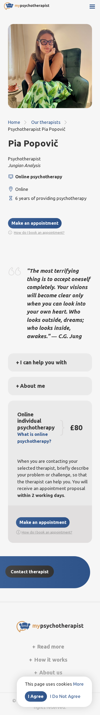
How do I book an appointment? (39, 232)
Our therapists (46, 122)
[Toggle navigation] (93, 6)
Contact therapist (30, 571)
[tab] (50, 362)
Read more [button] (50, 646)
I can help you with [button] (43, 362)
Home (14, 122)
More (78, 683)
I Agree (35, 696)
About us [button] (50, 672)
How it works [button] (50, 660)
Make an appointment (34, 223)
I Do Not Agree (65, 696)
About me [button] (32, 386)
